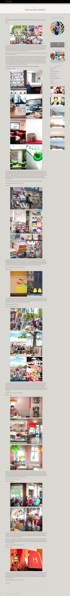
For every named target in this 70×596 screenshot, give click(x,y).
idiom (14, 385)
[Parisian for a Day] (57, 105)
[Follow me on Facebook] (56, 39)
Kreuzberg (10, 57)
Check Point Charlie (44, 173)
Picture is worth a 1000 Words (55, 78)
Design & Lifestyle (53, 67)
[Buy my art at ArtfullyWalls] (57, 60)
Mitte (6, 57)
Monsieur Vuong (10, 547)
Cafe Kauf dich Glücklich (9, 481)
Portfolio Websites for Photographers (57, 46)
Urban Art (51, 81)
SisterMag (22, 535)
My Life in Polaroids (53, 73)
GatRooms (15, 171)
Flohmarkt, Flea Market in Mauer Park (11, 306)
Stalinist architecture (33, 57)
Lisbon (26, 171)
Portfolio (45, 1)
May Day (24, 62)
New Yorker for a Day (53, 76)
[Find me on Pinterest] (58, 39)
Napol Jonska (9, 395)
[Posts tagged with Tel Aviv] (57, 116)
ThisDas (10, 269)
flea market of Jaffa (25, 534)
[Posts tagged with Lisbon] (57, 149)
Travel (6, 17)
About (31, 1)
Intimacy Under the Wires (54, 71)
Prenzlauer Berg (21, 540)
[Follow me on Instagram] (57, 39)
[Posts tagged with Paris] (57, 127)
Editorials (40, 1)
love (17, 261)
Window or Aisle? (53, 83)
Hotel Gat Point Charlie (11, 68)
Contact (35, 1)
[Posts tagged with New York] (57, 138)
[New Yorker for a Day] (57, 94)
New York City (52, 74)
